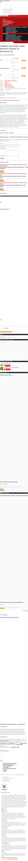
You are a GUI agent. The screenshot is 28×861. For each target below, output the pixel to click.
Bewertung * (3, 148)
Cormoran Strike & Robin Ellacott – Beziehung (16, 27)
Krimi (6, 82)
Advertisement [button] (4, 843)
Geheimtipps (6, 24)
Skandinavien (8, 83)
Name (2, 143)
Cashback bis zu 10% (11, 29)
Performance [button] (4, 827)
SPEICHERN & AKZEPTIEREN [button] (9, 857)
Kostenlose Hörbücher (11, 28)
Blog (4, 25)
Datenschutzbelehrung (8, 778)
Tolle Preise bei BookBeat (12, 31)
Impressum (5, 777)
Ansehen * (23, 60)
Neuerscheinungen (7, 20)
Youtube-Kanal (19, 744)
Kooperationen (6, 781)
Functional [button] (3, 819)
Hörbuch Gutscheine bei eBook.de (13, 40)
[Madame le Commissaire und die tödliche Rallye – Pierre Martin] (14, 183)
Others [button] (2, 851)
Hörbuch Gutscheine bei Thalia (13, 38)
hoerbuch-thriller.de (13, 15)
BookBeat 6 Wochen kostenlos (13, 37)
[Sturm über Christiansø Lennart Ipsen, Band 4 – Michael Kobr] (14, 174)
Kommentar (3, 155)
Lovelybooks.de (11, 743)
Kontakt (5, 771)
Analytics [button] (3, 835)
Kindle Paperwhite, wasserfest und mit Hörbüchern (11, 602)
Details (1, 171)
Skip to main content (4, 0)
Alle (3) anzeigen (4, 54)
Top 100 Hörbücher (7, 23)
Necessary (5, 810)
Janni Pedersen (8, 80)
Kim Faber (14, 80)
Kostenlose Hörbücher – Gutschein (14, 36)
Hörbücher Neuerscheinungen (10, 763)
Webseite (2, 147)
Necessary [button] (3, 809)
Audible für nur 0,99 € (11, 34)
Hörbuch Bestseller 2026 (8, 22)
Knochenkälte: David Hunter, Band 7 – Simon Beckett (12, 724)
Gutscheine (5, 33)
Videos (4, 19)
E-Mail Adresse (4, 145)
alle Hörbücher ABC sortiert (9, 768)
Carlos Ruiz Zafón (15, 747)
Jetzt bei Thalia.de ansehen (6, 332)
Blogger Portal (23, 743)
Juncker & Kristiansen (10, 87)
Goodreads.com (3, 743)
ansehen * (23, 75)
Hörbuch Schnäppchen (11, 32)
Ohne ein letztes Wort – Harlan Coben (8, 481)
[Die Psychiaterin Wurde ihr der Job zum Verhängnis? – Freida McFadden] (14, 165)
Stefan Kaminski (8, 85)
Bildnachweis (6, 779)
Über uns (5, 769)
